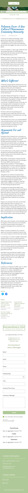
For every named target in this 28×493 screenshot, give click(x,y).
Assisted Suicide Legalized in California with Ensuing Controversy (19, 304)
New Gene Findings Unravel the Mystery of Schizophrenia (6, 313)
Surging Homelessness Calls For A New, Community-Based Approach (6, 304)
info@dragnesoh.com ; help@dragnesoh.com (14, 18)
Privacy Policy (7, 490)
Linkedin (6, 483)
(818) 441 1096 (14, 14)
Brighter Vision (20, 490)
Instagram (6, 479)
